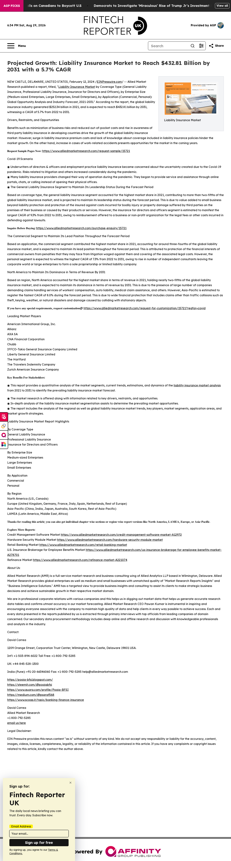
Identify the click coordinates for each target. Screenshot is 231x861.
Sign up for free (39, 842)
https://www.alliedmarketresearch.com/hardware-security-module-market (110, 539)
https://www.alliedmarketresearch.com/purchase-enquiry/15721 (81, 228)
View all (222, 5)
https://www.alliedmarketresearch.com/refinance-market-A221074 (80, 560)
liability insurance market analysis (197, 385)
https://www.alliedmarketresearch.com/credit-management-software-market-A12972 (121, 534)
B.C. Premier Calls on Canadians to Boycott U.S (42, 6)
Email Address (21, 826)
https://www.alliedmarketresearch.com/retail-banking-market (83, 545)
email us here (16, 723)
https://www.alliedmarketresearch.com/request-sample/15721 (86, 151)
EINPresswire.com (109, 81)
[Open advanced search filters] (201, 46)
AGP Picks (12, 6)
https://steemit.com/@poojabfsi (29, 684)
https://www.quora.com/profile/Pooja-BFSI (38, 690)
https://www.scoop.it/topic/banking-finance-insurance (45, 700)
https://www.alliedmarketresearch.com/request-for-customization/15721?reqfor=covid (145, 308)
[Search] (192, 46)
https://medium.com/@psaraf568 (30, 695)
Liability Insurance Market (76, 87)
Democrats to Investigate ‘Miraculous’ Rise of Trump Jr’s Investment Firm (156, 6)
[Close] (70, 782)
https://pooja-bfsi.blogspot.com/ (30, 679)
